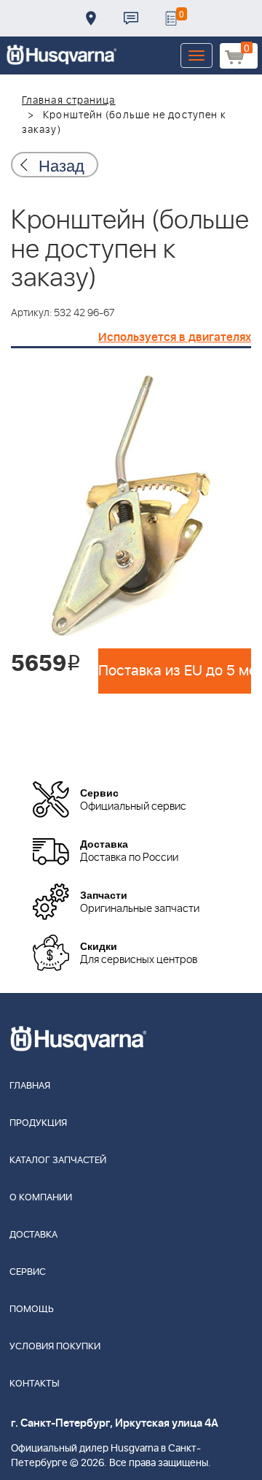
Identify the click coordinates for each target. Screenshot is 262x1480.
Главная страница (69, 100)
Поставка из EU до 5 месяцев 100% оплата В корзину (174, 671)
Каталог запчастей (57, 1160)
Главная (29, 1086)
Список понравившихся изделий (171, 18)
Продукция (38, 1123)
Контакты (131, 18)
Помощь (31, 1309)
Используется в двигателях (174, 337)
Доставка (91, 18)
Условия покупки (54, 1347)
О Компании (40, 1198)
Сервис (27, 1272)
